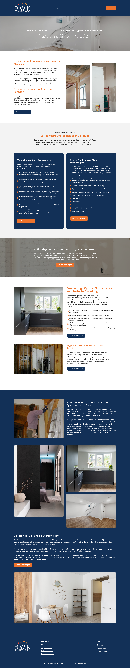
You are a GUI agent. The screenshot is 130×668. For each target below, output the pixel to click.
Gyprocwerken (60, 8)
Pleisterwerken (47, 8)
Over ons (100, 8)
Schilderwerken (74, 8)
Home (37, 8)
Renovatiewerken (87, 8)
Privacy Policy (102, 651)
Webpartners (102, 648)
